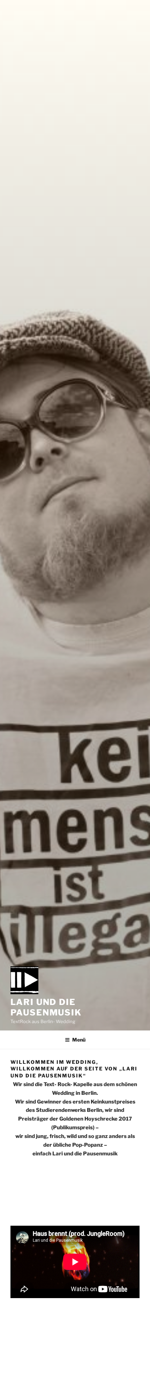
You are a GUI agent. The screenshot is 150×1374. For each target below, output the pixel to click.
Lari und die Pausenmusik (46, 1007)
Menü (78, 1040)
